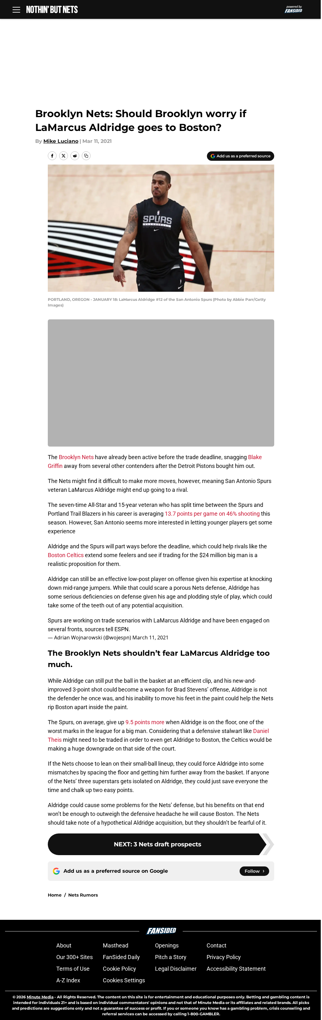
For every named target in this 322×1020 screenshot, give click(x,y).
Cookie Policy (119, 968)
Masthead (115, 945)
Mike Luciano (60, 141)
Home (55, 895)
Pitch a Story (170, 957)
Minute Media (40, 997)
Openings (167, 945)
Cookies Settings (124, 980)
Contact (216, 945)
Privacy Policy (224, 957)
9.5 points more (144, 722)
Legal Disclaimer (176, 968)
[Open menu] (16, 9)
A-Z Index (68, 980)
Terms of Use (73, 968)
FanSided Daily (121, 957)
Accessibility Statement (236, 968)
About (63, 945)
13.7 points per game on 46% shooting (212, 513)
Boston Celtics (66, 555)
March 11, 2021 (150, 637)
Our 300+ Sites (74, 957)
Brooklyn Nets (76, 457)
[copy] (86, 155)
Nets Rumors (83, 895)
